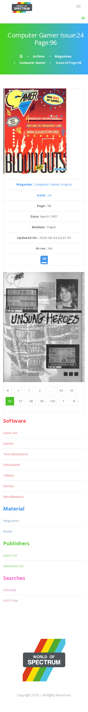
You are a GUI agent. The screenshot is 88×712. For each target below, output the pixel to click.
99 (42, 401)
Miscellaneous (13, 496)
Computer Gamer (32, 63)
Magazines (63, 56)
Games (8, 443)
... (50, 390)
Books (7, 531)
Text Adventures (15, 454)
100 (52, 401)
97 (20, 401)
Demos (8, 486)
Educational (11, 464)
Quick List (10, 433)
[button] (83, 18)
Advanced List (13, 566)
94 (61, 390)
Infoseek (9, 590)
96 (10, 401)
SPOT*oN (10, 600)
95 (71, 390)
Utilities (8, 475)
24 (44, 195)
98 (31, 401)
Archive (38, 56)
